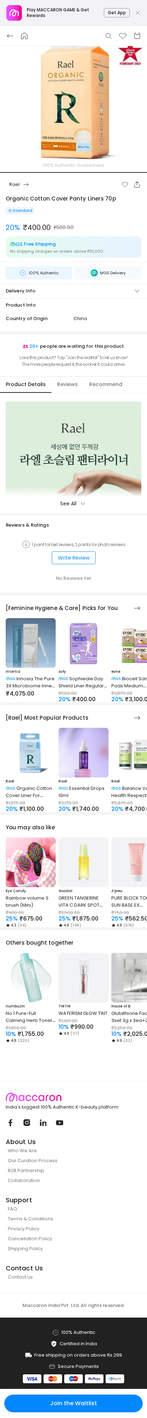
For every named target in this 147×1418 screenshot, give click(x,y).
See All (68, 503)
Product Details (26, 384)
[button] (124, 184)
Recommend (105, 384)
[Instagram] (26, 1123)
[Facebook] (10, 1123)
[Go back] (10, 36)
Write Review (74, 557)
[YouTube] (59, 1123)
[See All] (137, 608)
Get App (117, 13)
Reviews (67, 384)
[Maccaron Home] (73, 1097)
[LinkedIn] (43, 1123)
